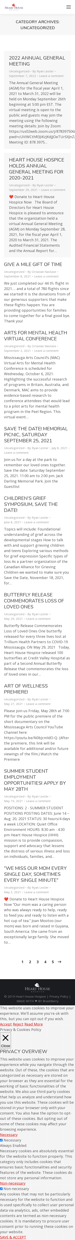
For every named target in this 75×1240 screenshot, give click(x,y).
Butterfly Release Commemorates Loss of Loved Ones (34, 601)
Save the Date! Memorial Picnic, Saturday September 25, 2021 (36, 435)
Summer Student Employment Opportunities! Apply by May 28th (35, 780)
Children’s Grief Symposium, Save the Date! (31, 504)
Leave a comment (51, 76)
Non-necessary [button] (12, 1183)
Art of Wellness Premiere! (26, 689)
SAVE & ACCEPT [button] (13, 1237)
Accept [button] (6, 1024)
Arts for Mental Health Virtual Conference (35, 336)
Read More (33, 1024)
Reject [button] (18, 1024)
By (43, 71)
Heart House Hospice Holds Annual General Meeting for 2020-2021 (36, 169)
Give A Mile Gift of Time (33, 264)
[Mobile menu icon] (68, 7)
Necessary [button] (9, 1134)
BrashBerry (51, 1001)
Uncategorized (19, 71)
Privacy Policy (58, 996)
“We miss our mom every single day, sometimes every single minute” (35, 874)
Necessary (12, 1140)
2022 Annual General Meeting (37, 61)
